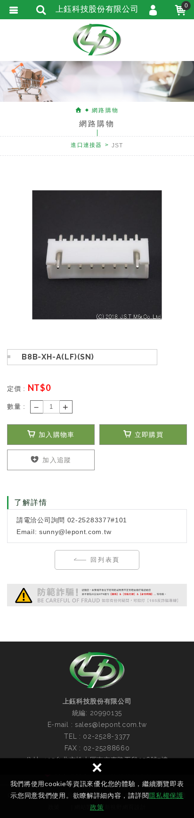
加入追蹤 (56, 460)
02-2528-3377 (106, 736)
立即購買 (147, 434)
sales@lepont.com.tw (110, 724)
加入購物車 (55, 434)
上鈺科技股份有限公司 (97, 39)
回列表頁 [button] (104, 559)
